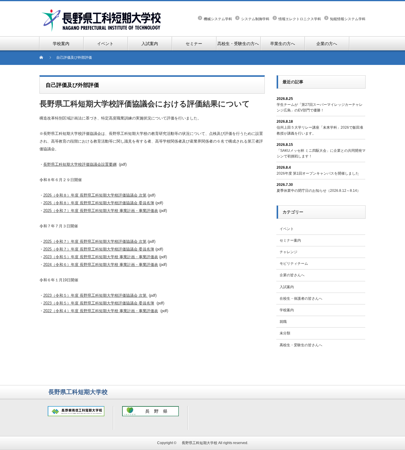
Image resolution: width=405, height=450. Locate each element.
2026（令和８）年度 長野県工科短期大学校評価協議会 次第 (94, 195)
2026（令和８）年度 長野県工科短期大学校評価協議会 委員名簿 (98, 203)
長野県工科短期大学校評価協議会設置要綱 (80, 164)
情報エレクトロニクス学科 (299, 19)
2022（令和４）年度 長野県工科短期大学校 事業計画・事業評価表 (100, 311)
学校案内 (287, 310)
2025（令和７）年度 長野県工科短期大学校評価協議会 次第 (94, 241)
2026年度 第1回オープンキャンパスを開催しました (318, 173)
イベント (287, 229)
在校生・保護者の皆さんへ (301, 298)
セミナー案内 (290, 240)
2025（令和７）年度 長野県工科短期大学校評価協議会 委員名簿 (98, 249)
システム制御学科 (255, 19)
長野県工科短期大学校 (197, 443)
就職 (283, 322)
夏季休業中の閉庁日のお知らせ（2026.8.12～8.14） (319, 191)
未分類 (285, 333)
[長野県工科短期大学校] (101, 12)
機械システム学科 (218, 19)
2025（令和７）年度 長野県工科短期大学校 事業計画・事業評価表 (100, 210)
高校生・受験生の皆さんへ (301, 345)
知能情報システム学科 (348, 19)
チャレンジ (288, 252)
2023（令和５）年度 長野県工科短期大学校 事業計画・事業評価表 (100, 257)
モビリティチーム (294, 263)
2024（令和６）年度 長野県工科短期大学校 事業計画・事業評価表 (100, 264)
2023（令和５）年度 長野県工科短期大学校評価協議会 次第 (95, 295)
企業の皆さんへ (292, 275)
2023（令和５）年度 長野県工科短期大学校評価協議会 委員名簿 (98, 303)
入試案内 (287, 287)
